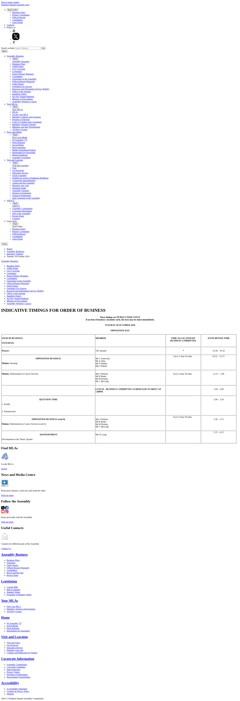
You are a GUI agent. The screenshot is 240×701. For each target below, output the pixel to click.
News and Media (14, 132)
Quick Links (12, 10)
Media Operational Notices (24, 150)
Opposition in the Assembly (24, 79)
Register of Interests (21, 119)
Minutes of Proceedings (22, 99)
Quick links (12, 221)
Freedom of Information (17, 674)
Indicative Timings (15, 254)
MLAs (15, 112)
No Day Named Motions (23, 96)
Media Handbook (20, 155)
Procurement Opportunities (18, 677)
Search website (7, 48)
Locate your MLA (20, 114)
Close (4, 244)
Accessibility (10, 683)
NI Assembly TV (19, 140)
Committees (17, 20)
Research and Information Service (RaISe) (30, 89)
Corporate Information (22, 211)
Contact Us (6, 548)
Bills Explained (13, 589)
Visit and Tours (13, 643)
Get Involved (18, 170)
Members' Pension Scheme (24, 124)
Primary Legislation (20, 15)
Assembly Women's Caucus (24, 101)
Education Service (20, 173)
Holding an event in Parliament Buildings (30, 178)
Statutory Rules (13, 592)
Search (4, 469)
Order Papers (18, 84)
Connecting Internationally (24, 180)
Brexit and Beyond (15, 573)
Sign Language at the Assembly (26, 198)
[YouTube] (14, 31)
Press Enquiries (19, 147)
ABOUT (11, 200)
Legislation (17, 71)
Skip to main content (10, 2)
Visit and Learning (15, 160)
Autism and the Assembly (23, 183)
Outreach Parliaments (21, 195)
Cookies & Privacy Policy (18, 691)
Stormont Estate (19, 188)
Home (9, 249)
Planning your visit (20, 185)
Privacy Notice (13, 672)
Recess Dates (18, 216)
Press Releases (18, 142)
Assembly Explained (21, 157)
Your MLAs (12, 104)
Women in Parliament (21, 193)
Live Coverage (18, 69)
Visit (14, 168)
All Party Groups (19, 129)
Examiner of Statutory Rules (19, 594)
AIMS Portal (17, 66)
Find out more (7, 495)
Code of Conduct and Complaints (27, 122)
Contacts (10, 25)
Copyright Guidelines (16, 667)
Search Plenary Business (23, 74)
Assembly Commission (22, 208)
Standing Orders (19, 94)
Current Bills (12, 587)
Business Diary (19, 12)
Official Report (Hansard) (23, 81)
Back (15, 59)
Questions (11, 563)
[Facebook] (14, 43)
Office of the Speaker (21, 91)
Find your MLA (14, 606)
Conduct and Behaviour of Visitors (22, 653)
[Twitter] (15, 39)
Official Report (18, 17)
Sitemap (10, 694)
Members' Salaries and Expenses (26, 117)
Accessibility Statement (17, 689)
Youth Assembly (19, 175)
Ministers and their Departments (26, 127)
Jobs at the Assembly (21, 213)
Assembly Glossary (20, 190)
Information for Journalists (23, 152)
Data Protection (13, 669)
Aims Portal (17, 22)
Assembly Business (15, 56)
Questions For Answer (22, 86)
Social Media (18, 145)
